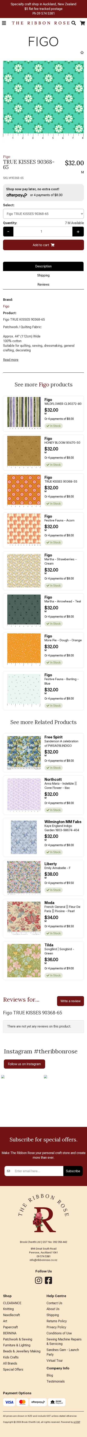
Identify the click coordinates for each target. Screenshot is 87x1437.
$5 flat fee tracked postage (43, 9)
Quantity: (43, 223)
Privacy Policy (56, 1327)
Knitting (8, 1309)
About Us (53, 1309)
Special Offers (13, 1369)
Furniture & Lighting (16, 1345)
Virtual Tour (55, 1361)
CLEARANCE (12, 1303)
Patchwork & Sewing (17, 1339)
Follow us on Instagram (24, 1064)
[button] (4, 23)
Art (5, 1321)
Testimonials (56, 1381)
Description (43, 266)
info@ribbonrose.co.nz (43, 1259)
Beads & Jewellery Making (21, 1351)
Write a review (70, 1001)
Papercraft (10, 1327)
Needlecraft (11, 1315)
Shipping (43, 275)
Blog (50, 1375)
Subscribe (73, 1171)
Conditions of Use (59, 1333)
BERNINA (9, 1333)
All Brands (10, 1363)
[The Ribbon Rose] (38, 23)
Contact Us (54, 1303)
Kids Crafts (11, 1357)
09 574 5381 (46, 13)
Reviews (43, 284)
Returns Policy (57, 1321)
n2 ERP (76, 1422)
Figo (6, 156)
